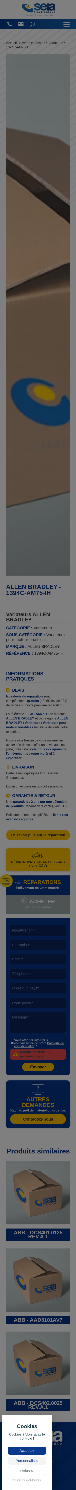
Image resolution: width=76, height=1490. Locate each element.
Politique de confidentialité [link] (27, 1480)
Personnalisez (27, 1461)
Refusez (27, 1471)
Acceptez (26, 1451)
